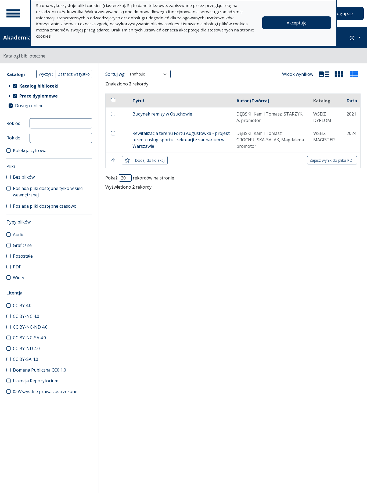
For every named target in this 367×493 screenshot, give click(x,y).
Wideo (19, 277)
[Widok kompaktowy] (339, 74)
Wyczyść (46, 74)
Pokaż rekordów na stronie (139, 178)
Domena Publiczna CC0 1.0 (39, 370)
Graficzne (22, 245)
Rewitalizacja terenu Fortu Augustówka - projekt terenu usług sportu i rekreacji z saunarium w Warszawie (181, 139)
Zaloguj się (342, 13)
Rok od (13, 123)
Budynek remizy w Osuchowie (162, 114)
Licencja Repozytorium (35, 381)
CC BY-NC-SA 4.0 (29, 338)
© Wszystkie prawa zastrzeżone (45, 391)
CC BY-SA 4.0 (25, 359)
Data (352, 101)
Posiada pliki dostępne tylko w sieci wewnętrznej (48, 191)
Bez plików (24, 177)
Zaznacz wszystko (74, 74)
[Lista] (324, 74)
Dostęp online (29, 106)
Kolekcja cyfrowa (29, 150)
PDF (17, 267)
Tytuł (138, 101)
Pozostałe (23, 256)
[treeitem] (49, 86)
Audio (18, 234)
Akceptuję (297, 23)
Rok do (13, 138)
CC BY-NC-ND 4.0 (30, 327)
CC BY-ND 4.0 (26, 348)
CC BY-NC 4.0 (26, 316)
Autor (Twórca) (252, 101)
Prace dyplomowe (38, 96)
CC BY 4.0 (22, 305)
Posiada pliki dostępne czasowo (45, 206)
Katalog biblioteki (39, 86)
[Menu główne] (13, 13)
